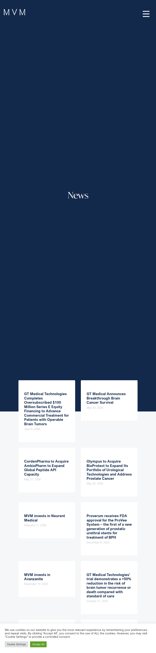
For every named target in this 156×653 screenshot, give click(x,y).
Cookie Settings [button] (16, 644)
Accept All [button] (38, 644)
